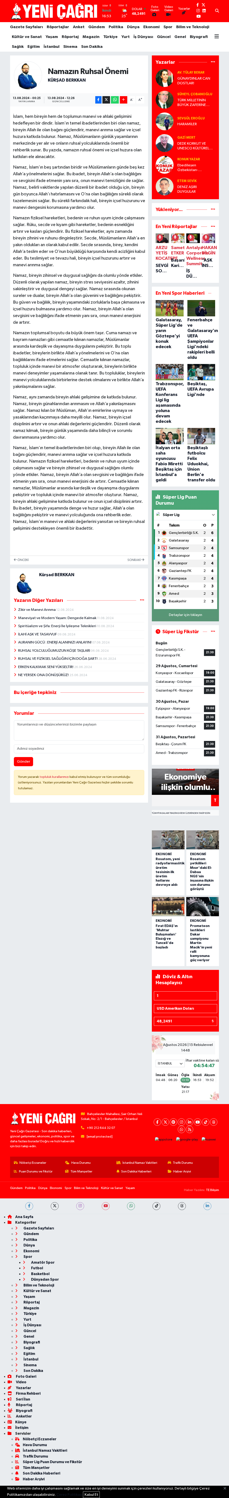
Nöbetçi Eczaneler (32, 1162)
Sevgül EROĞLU (191, 118)
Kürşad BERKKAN (67, 80)
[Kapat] (226, 1489)
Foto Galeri (25, 1376)
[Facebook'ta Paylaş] (98, 100)
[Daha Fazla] (123, 100)
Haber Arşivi (182, 1171)
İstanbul (51, 47)
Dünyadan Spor (44, 1279)
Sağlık (18, 47)
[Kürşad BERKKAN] (28, 75)
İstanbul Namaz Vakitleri (140, 1162)
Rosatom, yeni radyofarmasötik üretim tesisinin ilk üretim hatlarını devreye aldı (170, 872)
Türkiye (110, 37)
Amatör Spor (42, 1262)
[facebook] (29, 1206)
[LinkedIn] (189, 1122)
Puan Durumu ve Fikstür (36, 1171)
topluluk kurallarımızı (55, 777)
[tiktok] (156, 1206)
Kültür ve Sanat (27, 37)
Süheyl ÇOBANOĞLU (194, 94)
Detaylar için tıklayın (185, 615)
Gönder (23, 762)
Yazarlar (23, 1388)
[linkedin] (207, 1206)
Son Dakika (92, 47)
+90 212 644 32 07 (101, 1128)
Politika (116, 27)
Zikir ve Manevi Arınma (37, 610)
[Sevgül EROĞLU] (165, 121)
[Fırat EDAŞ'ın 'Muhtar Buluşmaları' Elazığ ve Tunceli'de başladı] (168, 906)
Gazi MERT (186, 137)
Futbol (36, 1268)
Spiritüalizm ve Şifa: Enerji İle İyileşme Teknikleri (57, 626)
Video (20, 1382)
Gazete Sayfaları (26, 27)
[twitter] (55, 1206)
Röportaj (70, 37)
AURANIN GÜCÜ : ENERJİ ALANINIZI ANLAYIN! (55, 642)
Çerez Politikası (69, 1495)
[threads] (182, 1206)
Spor (167, 27)
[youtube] (106, 1206)
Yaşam (52, 37)
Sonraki (134, 560)
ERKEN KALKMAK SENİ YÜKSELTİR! (46, 667)
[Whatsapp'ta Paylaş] (115, 100)
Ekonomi (151, 27)
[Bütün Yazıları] (142, 600)
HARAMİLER (187, 124)
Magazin (91, 37)
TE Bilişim (212, 1190)
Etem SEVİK (187, 181)
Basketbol (40, 1274)
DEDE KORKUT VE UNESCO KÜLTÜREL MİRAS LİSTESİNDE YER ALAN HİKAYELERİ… (195, 146)
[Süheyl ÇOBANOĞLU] (165, 100)
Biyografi (199, 37)
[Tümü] (213, 62)
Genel (180, 37)
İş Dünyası (143, 37)
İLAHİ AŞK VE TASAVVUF (37, 634)
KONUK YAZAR (188, 159)
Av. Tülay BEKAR (190, 72)
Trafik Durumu (183, 1162)
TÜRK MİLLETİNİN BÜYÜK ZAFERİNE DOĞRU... (191, 103)
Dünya (133, 27)
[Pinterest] (173, 1122)
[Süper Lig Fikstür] (213, 632)
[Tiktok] (205, 1122)
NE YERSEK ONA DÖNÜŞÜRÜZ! (43, 675)
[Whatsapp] (181, 1129)
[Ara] (217, 11)
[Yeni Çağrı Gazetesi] (55, 11)
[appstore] (164, 1139)
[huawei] (209, 1139)
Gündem (96, 27)
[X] (165, 1122)
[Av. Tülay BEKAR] (165, 78)
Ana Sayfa (24, 1217)
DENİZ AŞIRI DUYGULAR (187, 189)
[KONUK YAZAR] (165, 165)
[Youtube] (197, 1122)
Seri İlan (22, 1399)
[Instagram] (181, 1122)
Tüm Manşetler (81, 1171)
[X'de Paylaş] (106, 100)
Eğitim (34, 47)
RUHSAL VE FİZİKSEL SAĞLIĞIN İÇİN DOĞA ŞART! (58, 659)
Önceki (23, 560)
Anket (79, 27)
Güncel (164, 37)
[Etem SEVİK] (165, 186)
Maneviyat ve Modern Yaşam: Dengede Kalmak (57, 618)
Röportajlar (58, 27)
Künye (20, 1422)
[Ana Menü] (216, 37)
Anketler (23, 1416)
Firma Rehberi (27, 1393)
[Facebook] (157, 1122)
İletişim (21, 1428)
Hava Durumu (81, 1162)
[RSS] (189, 1129)
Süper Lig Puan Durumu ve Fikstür (52, 1462)
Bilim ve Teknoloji (192, 27)
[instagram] (80, 1206)
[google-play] (187, 1139)
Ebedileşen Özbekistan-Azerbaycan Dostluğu (195, 168)
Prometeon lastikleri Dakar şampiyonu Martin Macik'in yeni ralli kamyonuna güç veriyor (201, 943)
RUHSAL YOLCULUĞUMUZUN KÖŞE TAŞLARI (54, 651)
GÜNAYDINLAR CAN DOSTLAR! (193, 81)
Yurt (125, 37)
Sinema (70, 47)
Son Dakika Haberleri (136, 1171)
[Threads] (213, 1122)
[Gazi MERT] (165, 143)
